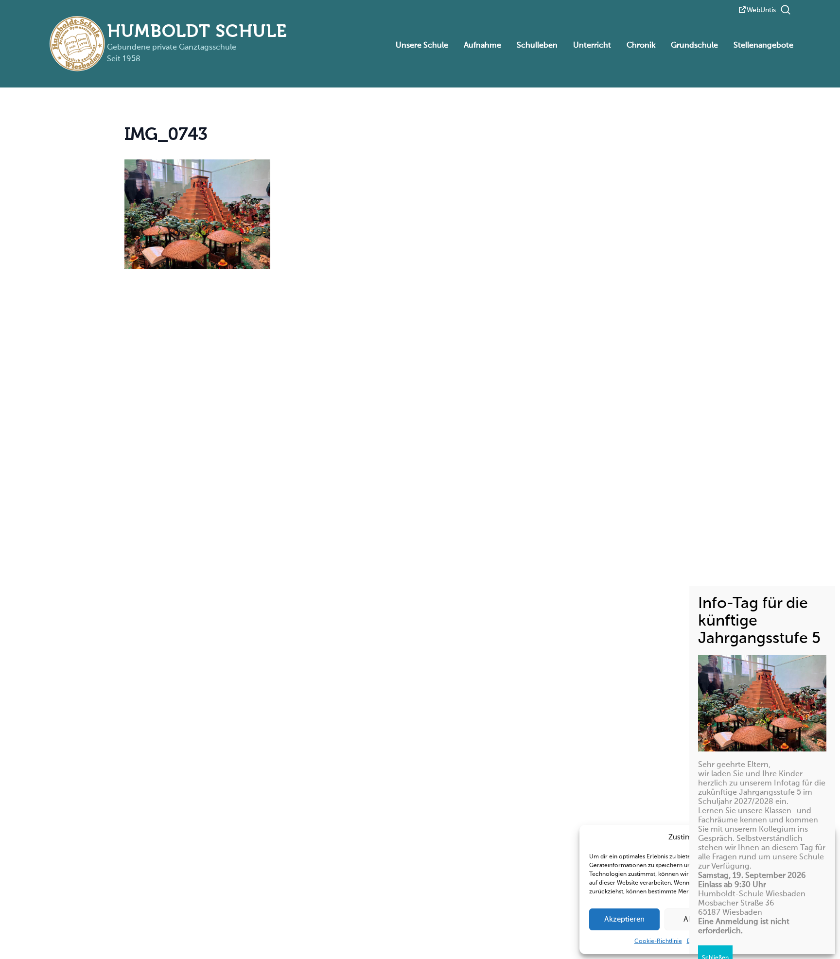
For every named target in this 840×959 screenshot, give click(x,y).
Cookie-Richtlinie (658, 941)
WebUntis (761, 10)
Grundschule (694, 46)
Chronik (641, 46)
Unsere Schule (422, 46)
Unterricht (592, 46)
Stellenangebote (763, 46)
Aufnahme (482, 46)
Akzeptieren (624, 919)
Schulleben (537, 46)
